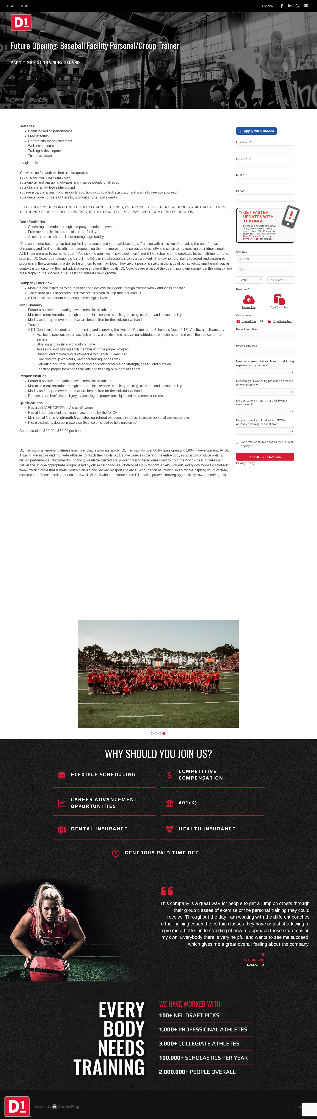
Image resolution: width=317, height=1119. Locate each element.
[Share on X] (297, 6)
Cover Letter (243, 315)
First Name (243, 142)
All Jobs (19, 6)
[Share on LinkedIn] (289, 6)
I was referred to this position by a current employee (266, 444)
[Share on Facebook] (281, 6)
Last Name (243, 158)
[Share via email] (306, 6)
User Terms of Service (255, 236)
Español (267, 6)
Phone (240, 191)
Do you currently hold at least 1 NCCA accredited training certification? (260, 422)
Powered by (43, 1106)
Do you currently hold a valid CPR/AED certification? (261, 402)
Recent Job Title (246, 329)
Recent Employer (247, 345)
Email (240, 174)
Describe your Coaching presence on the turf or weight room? (264, 383)
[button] (152, 733)
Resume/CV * (244, 289)
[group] (158, 674)
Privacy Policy (251, 239)
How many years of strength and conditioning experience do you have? (265, 363)
